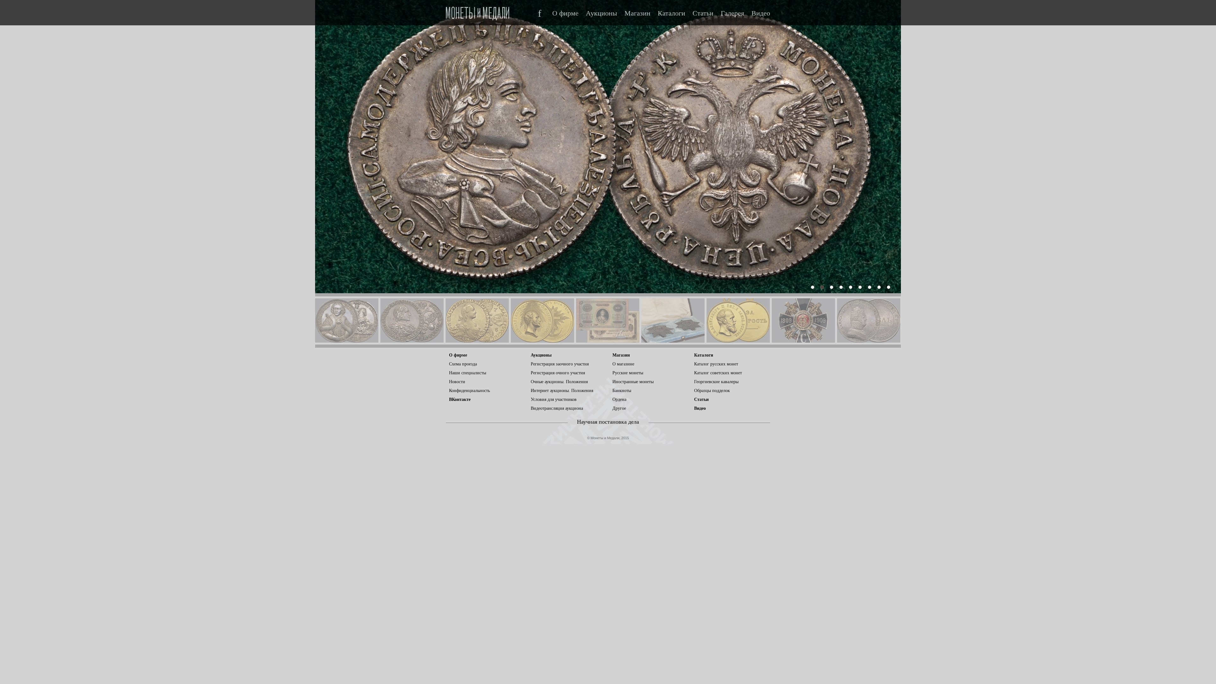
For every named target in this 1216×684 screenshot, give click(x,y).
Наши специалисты (467, 372)
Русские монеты (627, 372)
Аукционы (601, 13)
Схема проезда (463, 364)
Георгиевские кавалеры (716, 381)
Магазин (637, 13)
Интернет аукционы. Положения (562, 390)
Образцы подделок (712, 390)
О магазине (623, 364)
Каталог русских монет (716, 364)
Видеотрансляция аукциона (557, 408)
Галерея (732, 13)
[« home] (477, 12)
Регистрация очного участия (558, 372)
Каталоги (671, 13)
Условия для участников (554, 399)
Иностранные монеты (633, 381)
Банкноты (621, 390)
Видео (760, 13)
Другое (619, 408)
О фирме (565, 13)
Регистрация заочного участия (560, 364)
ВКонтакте (460, 399)
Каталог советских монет (718, 372)
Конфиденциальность (469, 390)
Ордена (619, 399)
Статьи (703, 13)
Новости (457, 381)
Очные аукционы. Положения (559, 381)
